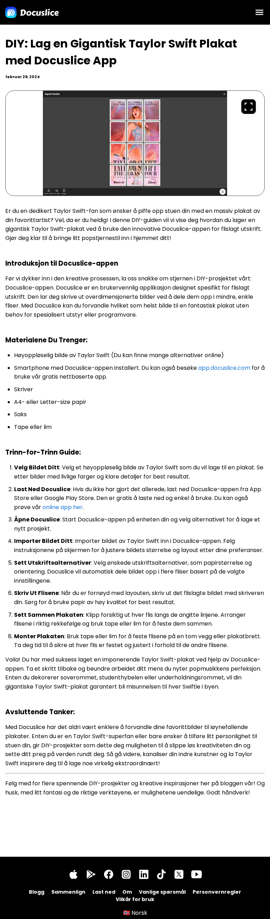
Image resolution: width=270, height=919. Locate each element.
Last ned (103, 891)
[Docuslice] (32, 12)
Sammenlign (68, 891)
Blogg (36, 891)
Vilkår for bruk (135, 899)
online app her (63, 507)
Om (127, 891)
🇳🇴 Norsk (135, 913)
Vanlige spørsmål (162, 891)
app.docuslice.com (224, 368)
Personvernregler (217, 891)
